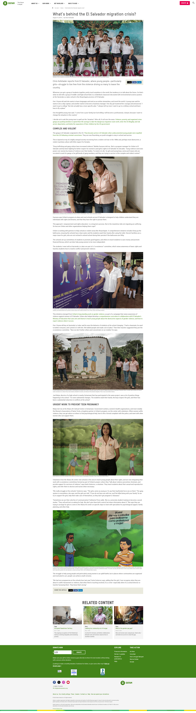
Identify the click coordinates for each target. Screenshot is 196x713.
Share (135, 82)
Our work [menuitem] (45, 3)
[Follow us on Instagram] (63, 682)
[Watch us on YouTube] (68, 682)
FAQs (115, 661)
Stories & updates (119, 654)
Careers (77, 694)
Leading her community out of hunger (96, 628)
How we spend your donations (100, 694)
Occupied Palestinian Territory (63, 628)
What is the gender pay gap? (124, 628)
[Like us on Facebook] (54, 682)
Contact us (83, 694)
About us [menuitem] (34, 3)
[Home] (53, 8)
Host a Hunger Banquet (136, 656)
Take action (135, 647)
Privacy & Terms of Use (57, 708)
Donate (183, 3)
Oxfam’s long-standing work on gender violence (88, 314)
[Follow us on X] (58, 682)
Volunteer (133, 654)
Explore (117, 647)
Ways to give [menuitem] (72, 3)
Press (72, 694)
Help (89, 694)
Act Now (132, 651)
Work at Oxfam (134, 659)
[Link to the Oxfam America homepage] (8, 3)
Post (130, 82)
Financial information (120, 651)
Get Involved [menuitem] (58, 3)
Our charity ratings (64, 694)
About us (55, 694)
